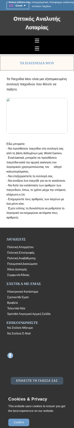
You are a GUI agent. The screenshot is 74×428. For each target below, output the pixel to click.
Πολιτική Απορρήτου (20, 247)
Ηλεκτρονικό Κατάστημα (22, 291)
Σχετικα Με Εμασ (17, 297)
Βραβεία (12, 302)
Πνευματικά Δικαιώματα (21, 263)
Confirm (19, 422)
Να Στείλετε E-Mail (18, 333)
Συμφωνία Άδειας (18, 274)
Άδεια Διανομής (16, 269)
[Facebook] (10, 355)
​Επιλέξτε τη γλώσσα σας (37, 380)
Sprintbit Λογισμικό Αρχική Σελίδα (28, 313)
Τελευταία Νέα (15, 308)
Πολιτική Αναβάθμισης (21, 258)
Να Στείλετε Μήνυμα (19, 327)
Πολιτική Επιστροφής (20, 252)
